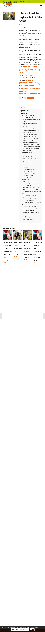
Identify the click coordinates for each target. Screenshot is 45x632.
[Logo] (8, 5)
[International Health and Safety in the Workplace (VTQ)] (44, 316)
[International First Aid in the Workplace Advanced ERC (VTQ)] (1, 316)
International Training (25, 101)
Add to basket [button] (5, 266)
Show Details (9, 266)
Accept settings (15, 629)
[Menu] (40, 5)
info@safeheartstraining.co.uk (10, 2)
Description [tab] (22, 107)
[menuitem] (40, 5)
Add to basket (30, 97)
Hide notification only (24, 629)
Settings (32, 629)
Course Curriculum (24, 113)
